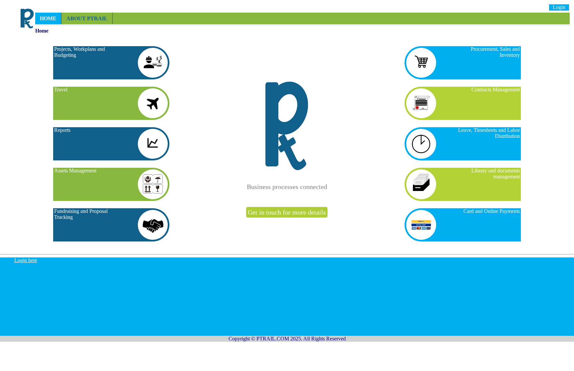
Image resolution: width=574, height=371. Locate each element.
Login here (25, 260)
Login (559, 7)
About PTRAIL (87, 18)
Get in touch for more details (287, 212)
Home (48, 18)
